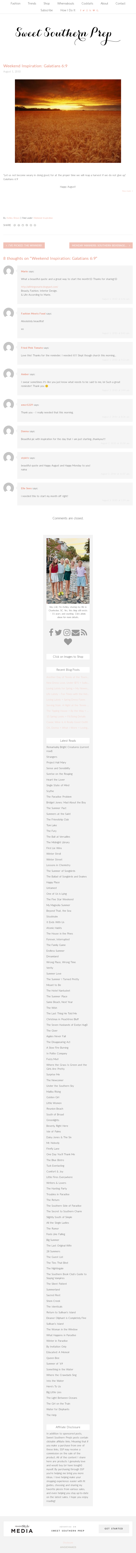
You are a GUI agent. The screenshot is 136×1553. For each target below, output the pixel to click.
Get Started (114, 1529)
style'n (25, 457)
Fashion (15, 3)
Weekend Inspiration (43, 218)
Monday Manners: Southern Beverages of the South (102, 245)
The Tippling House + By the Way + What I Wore (68, 710)
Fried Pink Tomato (32, 347)
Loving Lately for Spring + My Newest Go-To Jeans (68, 688)
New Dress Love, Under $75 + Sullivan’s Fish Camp (68, 682)
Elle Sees (26, 488)
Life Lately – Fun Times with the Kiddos (68, 693)
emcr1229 (27, 404)
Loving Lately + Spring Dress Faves (65, 699)
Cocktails (87, 3)
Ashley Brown (12, 218)
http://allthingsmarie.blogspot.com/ (39, 286)
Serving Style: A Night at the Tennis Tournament (68, 705)
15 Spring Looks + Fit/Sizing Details (66, 716)
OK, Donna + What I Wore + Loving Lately (68, 727)
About (104, 3)
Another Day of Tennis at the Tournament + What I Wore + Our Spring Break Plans (68, 677)
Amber (25, 374)
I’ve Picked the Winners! (25, 245)
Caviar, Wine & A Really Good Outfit (67, 722)
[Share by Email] (31, 225)
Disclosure (68, 1542)
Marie (24, 271)
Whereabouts (65, 3)
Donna (25, 431)
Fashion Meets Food (33, 313)
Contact (120, 3)
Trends (32, 3)
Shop (47, 3)
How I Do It (67, 10)
